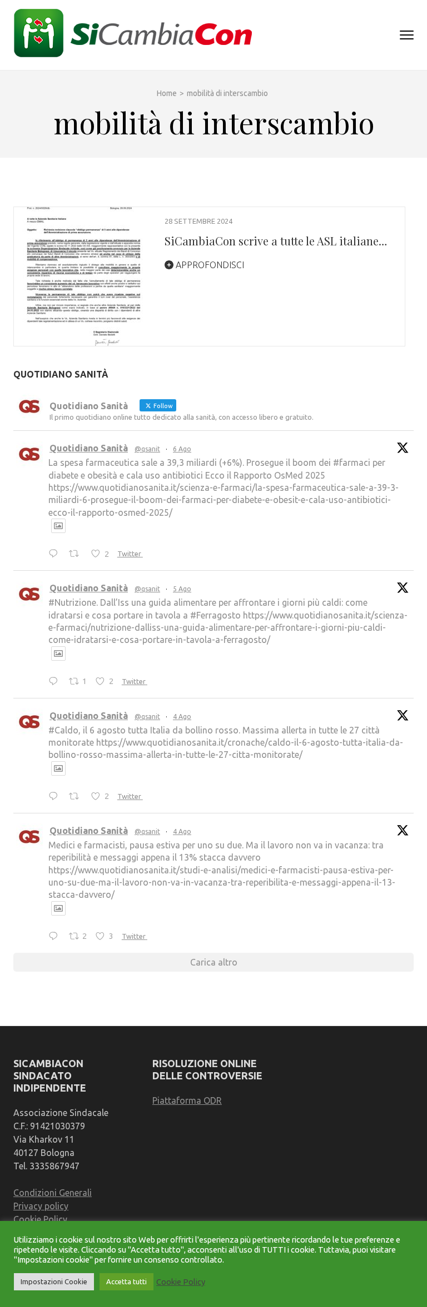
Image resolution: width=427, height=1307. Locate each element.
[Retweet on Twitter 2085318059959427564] (77, 554)
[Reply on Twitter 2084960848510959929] (56, 682)
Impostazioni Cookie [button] (54, 1281)
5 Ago (182, 588)
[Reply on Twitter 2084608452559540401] (56, 797)
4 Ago (182, 716)
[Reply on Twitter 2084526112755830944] (56, 936)
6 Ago (182, 449)
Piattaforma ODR (187, 1100)
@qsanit (147, 449)
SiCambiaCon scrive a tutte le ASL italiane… (276, 240)
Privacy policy (40, 1206)
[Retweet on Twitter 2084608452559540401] (77, 797)
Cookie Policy (40, 1219)
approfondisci (208, 265)
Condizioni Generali (52, 1193)
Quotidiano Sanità (88, 448)
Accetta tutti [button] (126, 1281)
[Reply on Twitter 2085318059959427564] (56, 554)
